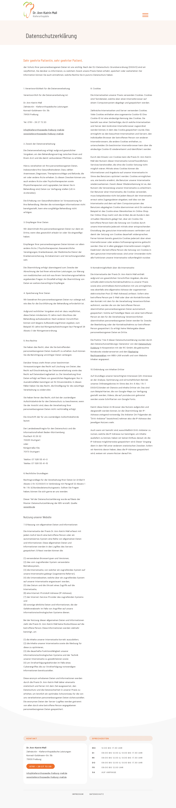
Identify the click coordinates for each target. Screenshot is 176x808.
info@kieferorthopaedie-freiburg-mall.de (43, 129)
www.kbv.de (29, 507)
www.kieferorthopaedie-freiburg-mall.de (43, 133)
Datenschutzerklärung (51, 35)
